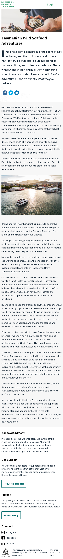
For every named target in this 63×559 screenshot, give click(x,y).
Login (50, 4)
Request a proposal (14, 483)
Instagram (8, 532)
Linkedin (7, 543)
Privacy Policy (11, 515)
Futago (53, 555)
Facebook (8, 538)
